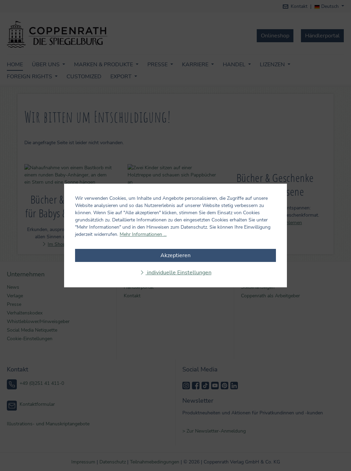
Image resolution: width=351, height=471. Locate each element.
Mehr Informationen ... (143, 234)
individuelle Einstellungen (178, 272)
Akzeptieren (175, 255)
